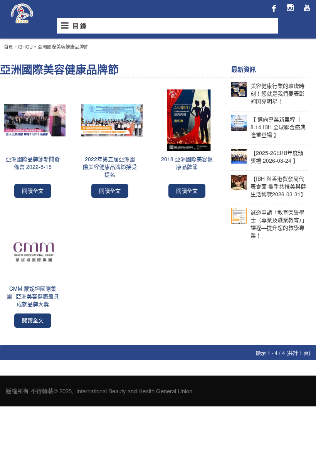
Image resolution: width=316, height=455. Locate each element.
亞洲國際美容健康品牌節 (63, 46)
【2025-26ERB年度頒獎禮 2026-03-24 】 (276, 156)
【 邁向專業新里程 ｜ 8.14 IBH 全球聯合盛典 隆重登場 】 (278, 126)
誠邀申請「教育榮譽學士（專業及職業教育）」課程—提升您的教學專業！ (278, 223)
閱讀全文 (33, 190)
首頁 (8, 46)
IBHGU (25, 46)
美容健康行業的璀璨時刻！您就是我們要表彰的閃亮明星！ (277, 93)
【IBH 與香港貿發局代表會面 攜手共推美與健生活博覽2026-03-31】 (278, 186)
